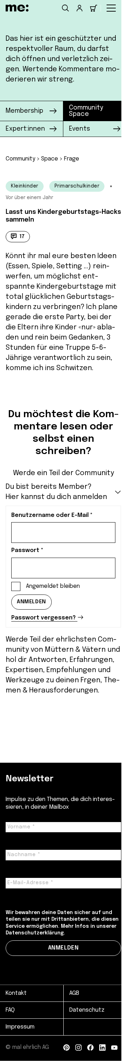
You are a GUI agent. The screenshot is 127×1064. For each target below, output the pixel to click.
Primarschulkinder (77, 186)
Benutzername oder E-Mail (52, 515)
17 (22, 236)
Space (49, 159)
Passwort (27, 550)
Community (20, 159)
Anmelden (31, 602)
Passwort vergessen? (43, 618)
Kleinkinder (24, 186)
